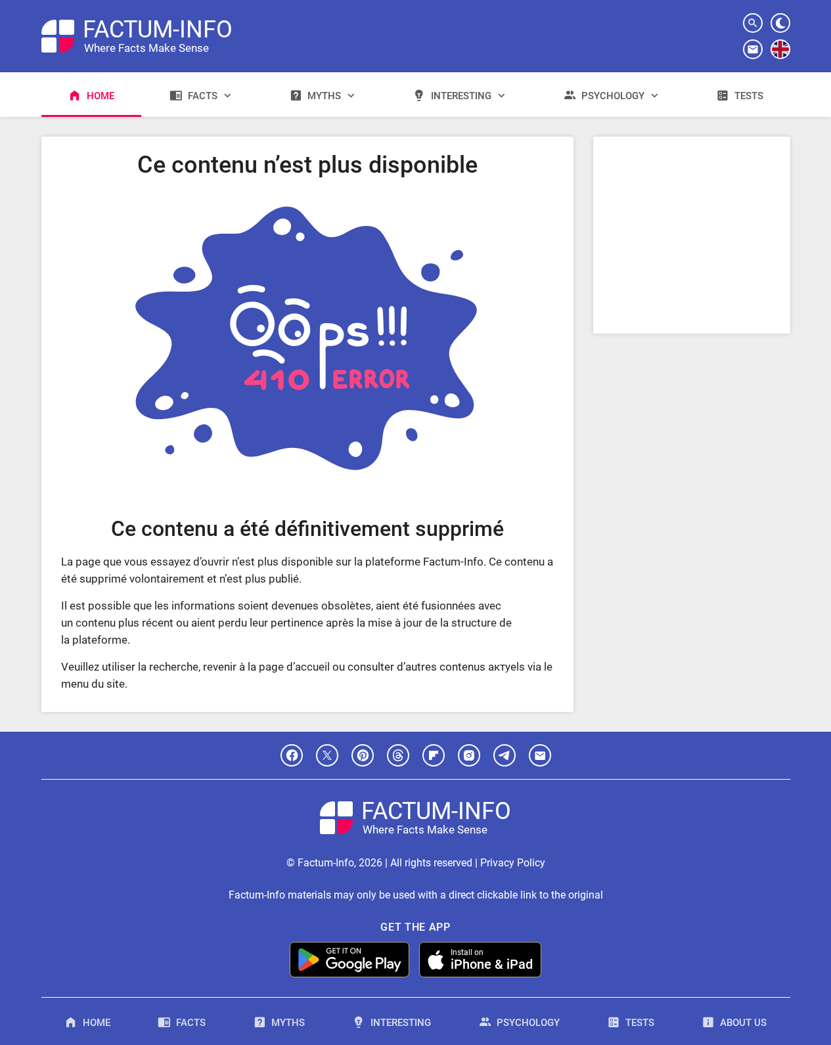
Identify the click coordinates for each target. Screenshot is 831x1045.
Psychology (612, 96)
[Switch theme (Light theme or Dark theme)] (780, 23)
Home (100, 96)
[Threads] (398, 755)
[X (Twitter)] (327, 755)
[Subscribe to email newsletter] (753, 49)
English (780, 58)
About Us (743, 1023)
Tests (748, 96)
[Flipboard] (433, 755)
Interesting (461, 96)
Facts (202, 96)
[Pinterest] (362, 755)
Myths (324, 96)
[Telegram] (504, 755)
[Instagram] (469, 755)
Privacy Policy (512, 862)
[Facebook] (292, 755)
